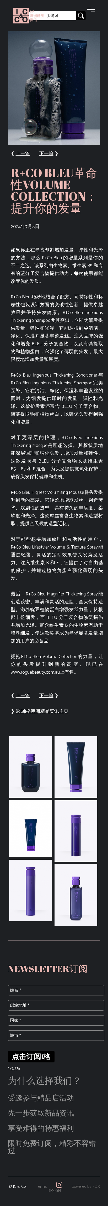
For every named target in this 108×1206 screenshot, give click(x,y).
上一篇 (23, 154)
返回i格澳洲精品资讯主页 (42, 711)
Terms (41, 1186)
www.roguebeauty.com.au (35, 672)
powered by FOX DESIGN (73, 1188)
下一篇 (46, 154)
